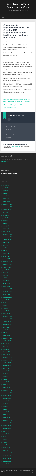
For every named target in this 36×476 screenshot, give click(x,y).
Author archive (9, 119)
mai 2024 (5, 248)
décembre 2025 (7, 204)
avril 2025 (5, 223)
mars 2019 (6, 382)
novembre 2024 (7, 237)
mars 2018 (6, 412)
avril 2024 (5, 250)
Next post (8, 137)
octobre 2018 (7, 395)
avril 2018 (5, 409)
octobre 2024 (7, 239)
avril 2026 (5, 193)
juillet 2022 (6, 300)
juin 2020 (5, 346)
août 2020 (6, 343)
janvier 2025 (6, 231)
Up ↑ (33, 472)
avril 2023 (5, 278)
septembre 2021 (7, 324)
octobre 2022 (7, 294)
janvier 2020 (6, 354)
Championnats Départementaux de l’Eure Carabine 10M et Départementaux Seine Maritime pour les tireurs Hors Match (16, 31)
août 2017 (6, 431)
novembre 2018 (7, 393)
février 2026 (6, 199)
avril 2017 (5, 442)
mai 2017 (5, 439)
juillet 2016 (6, 464)
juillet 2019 (6, 371)
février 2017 (6, 447)
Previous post (10, 134)
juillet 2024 (6, 242)
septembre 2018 (7, 398)
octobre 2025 (7, 209)
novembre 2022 (7, 291)
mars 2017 (6, 445)
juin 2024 (5, 245)
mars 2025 (6, 226)
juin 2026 (5, 188)
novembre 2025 (7, 207)
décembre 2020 (7, 338)
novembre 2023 (7, 264)
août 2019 (6, 368)
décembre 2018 (7, 390)
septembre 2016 (7, 461)
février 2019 (6, 384)
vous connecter (16, 146)
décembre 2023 (7, 261)
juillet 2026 (6, 185)
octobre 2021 (7, 322)
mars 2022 (6, 311)
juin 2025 (5, 218)
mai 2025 (5, 220)
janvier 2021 (6, 335)
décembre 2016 (7, 453)
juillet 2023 (6, 270)
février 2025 (6, 229)
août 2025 (6, 212)
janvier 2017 (6, 450)
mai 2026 (5, 190)
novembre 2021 (7, 319)
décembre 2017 (7, 420)
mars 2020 (6, 349)
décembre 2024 (7, 234)
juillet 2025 (6, 215)
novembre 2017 (7, 423)
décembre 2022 (7, 289)
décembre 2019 (7, 357)
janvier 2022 (6, 313)
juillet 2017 (6, 434)
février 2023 (6, 283)
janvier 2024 (6, 259)
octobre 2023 (7, 267)
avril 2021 (5, 332)
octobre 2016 (7, 458)
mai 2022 (5, 305)
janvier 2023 (6, 286)
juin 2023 (5, 272)
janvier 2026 (6, 201)
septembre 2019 (7, 365)
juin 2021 (5, 330)
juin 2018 (5, 404)
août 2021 (6, 327)
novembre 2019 (7, 360)
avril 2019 (5, 379)
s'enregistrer (5, 161)
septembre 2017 (7, 428)
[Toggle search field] (33, 16)
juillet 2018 (6, 401)
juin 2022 (5, 302)
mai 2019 (5, 376)
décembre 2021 (7, 316)
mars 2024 (6, 253)
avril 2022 (5, 308)
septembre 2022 (7, 297)
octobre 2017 (7, 425)
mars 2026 (6, 196)
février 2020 (6, 352)
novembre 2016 (7, 456)
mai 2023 (5, 275)
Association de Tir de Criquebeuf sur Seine (18, 5)
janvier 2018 (6, 417)
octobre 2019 (7, 363)
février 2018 (6, 414)
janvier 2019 (6, 387)
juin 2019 (5, 374)
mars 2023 (6, 281)
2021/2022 (9, 129)
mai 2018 (5, 406)
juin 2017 (5, 436)
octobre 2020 (7, 341)
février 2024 (6, 256)
